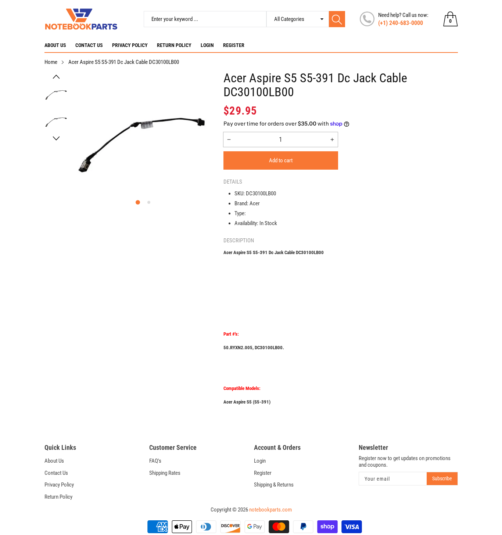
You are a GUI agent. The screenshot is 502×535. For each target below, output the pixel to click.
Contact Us (89, 45)
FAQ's (155, 461)
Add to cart (281, 160)
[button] (56, 76)
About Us (55, 45)
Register (233, 45)
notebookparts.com (270, 509)
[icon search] (337, 19)
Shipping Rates (164, 473)
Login (207, 45)
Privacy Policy (130, 45)
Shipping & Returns (274, 484)
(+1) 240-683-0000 (400, 22)
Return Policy (174, 45)
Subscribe (442, 478)
